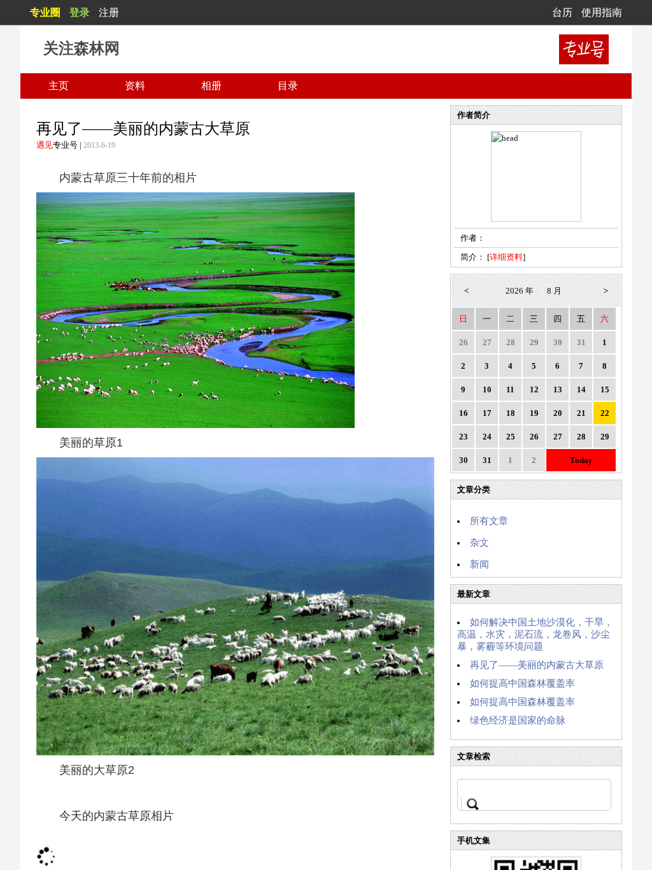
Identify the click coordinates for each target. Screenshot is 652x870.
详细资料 (506, 257)
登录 (79, 12)
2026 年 (520, 291)
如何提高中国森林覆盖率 (522, 683)
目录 (288, 85)
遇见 (44, 145)
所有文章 (489, 521)
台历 (562, 12)
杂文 (479, 543)
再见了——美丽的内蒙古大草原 (537, 665)
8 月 (554, 291)
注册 (109, 12)
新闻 (479, 564)
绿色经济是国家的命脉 (517, 720)
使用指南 (601, 12)
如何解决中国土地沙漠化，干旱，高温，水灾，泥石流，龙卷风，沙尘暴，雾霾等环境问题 (535, 634)
